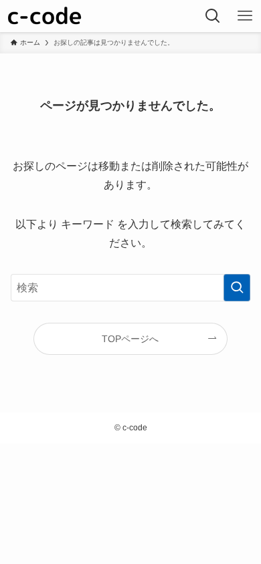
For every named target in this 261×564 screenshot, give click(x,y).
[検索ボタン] (213, 16)
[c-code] (46, 16)
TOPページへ (130, 338)
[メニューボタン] (245, 16)
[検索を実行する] (237, 287)
